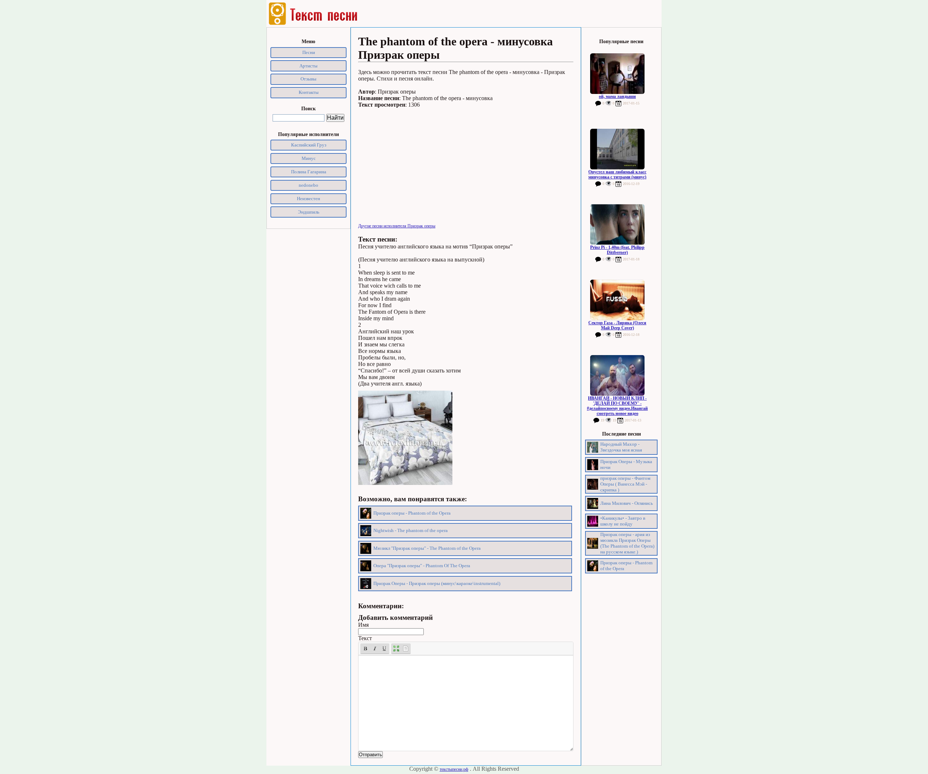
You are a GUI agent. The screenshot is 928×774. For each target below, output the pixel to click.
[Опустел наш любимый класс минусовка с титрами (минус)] (617, 149)
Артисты (308, 66)
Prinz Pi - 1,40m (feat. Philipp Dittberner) (617, 250)
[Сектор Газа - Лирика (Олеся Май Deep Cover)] (617, 300)
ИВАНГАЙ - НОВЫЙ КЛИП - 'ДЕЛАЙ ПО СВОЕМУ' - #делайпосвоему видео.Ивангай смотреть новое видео (617, 406)
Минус (309, 158)
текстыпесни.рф (454, 769)
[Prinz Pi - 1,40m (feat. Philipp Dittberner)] (617, 224)
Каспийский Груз (308, 145)
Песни (308, 52)
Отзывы (308, 79)
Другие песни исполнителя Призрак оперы (396, 226)
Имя (363, 625)
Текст (365, 638)
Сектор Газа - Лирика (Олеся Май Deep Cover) (617, 325)
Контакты (309, 92)
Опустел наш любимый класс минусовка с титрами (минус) (617, 174)
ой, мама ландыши (617, 96)
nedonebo (308, 185)
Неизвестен (308, 198)
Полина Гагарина (308, 171)
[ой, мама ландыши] (617, 73)
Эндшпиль (308, 212)
